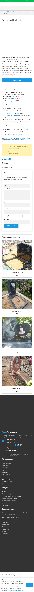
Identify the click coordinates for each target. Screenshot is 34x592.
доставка (14, 98)
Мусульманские (6, 474)
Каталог (10, 11)
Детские (4, 484)
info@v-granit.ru (11, 448)
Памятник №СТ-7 (17, 388)
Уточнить (17, 80)
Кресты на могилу (7, 477)
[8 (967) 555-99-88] (4, 441)
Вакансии (5, 536)
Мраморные (5, 468)
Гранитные (5, 465)
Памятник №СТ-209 (17, 311)
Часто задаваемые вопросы (10, 517)
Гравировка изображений (9, 498)
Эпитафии (5, 522)
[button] (32, 8)
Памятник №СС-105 (17, 350)
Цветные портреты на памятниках (12, 494)
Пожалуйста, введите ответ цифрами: (15, 216)
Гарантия (8, 90)
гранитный (9, 139)
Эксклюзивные (6, 463)
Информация (8, 509)
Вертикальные (6, 479)
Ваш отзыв (7, 188)
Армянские (5, 472)
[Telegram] (15, 445)
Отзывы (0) (6, 159)
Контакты (5, 534)
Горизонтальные (7, 481)
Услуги (5, 487)
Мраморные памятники (19, 11)
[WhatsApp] (21, 445)
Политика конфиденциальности (14, 590)
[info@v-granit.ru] (4, 448)
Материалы (5, 529)
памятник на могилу (18, 139)
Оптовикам (5, 527)
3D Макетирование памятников (11, 496)
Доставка (4, 503)
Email (6, 209)
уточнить (21, 134)
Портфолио (5, 524)
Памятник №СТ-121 (17, 272)
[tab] (6, 159)
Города (4, 531)
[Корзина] (28, 8)
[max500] (18, 445)
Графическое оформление (13, 115)
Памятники (7, 459)
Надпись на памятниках (9, 501)
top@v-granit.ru (11, 450)
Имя (5, 202)
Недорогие (5, 470)
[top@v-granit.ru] (4, 451)
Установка (5, 505)
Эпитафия (8, 113)
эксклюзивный (6, 141)
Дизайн (4, 491)
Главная (5, 11)
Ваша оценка (8, 183)
